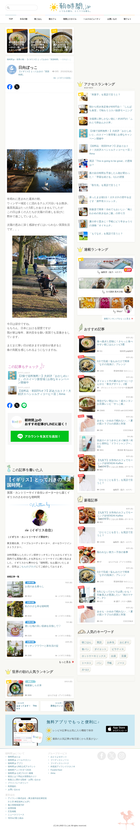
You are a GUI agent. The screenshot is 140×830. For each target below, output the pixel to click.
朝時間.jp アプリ (15, 763)
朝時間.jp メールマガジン (19, 760)
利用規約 (12, 786)
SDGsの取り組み (16, 818)
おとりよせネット (59, 757)
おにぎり (124, 642)
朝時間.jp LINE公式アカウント (22, 766)
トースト (86, 663)
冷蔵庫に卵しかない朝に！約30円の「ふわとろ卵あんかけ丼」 (111, 120)
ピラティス (118, 649)
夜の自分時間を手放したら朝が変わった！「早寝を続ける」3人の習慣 (109, 175)
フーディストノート (60, 760)
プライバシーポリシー (18, 783)
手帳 (109, 663)
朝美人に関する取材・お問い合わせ (24, 779)
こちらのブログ (27, 566)
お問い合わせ (14, 789)
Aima (53, 773)
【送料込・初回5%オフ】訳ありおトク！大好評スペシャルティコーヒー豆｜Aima (110, 150)
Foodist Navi (56, 770)
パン (99, 663)
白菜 (113, 656)
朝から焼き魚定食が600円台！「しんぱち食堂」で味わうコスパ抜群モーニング (110, 108)
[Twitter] (17, 88)
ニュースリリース (16, 814)
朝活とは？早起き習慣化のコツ (22, 776)
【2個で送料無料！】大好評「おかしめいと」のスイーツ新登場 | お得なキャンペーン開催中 (110, 134)
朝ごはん (86, 642)
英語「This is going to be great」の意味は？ (110, 163)
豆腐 (123, 656)
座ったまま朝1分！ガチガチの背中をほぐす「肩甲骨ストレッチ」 (110, 199)
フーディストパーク (60, 763)
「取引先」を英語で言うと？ (104, 185)
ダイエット (100, 649)
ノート (120, 663)
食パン (85, 649)
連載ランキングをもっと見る (117, 318)
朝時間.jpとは (14, 757)
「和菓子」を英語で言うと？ (104, 94)
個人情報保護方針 (16, 805)
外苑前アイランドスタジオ (63, 766)
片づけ (85, 669)
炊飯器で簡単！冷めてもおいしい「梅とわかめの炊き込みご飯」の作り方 (107, 211)
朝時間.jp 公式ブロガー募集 (20, 773)
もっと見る (65, 662)
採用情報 (12, 808)
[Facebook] (9, 88)
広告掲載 (12, 811)
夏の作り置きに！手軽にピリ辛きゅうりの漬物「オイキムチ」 (110, 223)
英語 (99, 642)
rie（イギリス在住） (62, 78)
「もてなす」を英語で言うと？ (106, 233)
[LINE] (24, 407)
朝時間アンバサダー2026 (19, 770)
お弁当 (110, 642)
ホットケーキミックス (94, 656)
